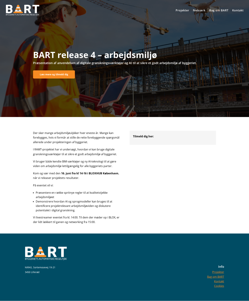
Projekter (218, 272)
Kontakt (219, 281)
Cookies (219, 286)
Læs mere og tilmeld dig (54, 74)
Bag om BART (215, 277)
